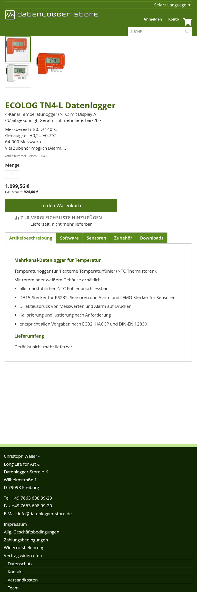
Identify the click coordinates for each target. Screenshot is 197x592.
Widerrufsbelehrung (24, 547)
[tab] (30, 238)
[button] (18, 75)
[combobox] (160, 31)
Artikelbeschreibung (30, 238)
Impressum (15, 524)
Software (69, 238)
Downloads (151, 238)
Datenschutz (20, 564)
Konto (173, 19)
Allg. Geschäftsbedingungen (31, 532)
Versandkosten (23, 580)
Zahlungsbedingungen (26, 540)
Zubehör (123, 238)
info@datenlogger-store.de (45, 514)
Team (13, 588)
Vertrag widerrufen (23, 555)
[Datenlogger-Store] (51, 15)
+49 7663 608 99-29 (32, 498)
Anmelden (153, 19)
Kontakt (15, 572)
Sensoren (96, 238)
